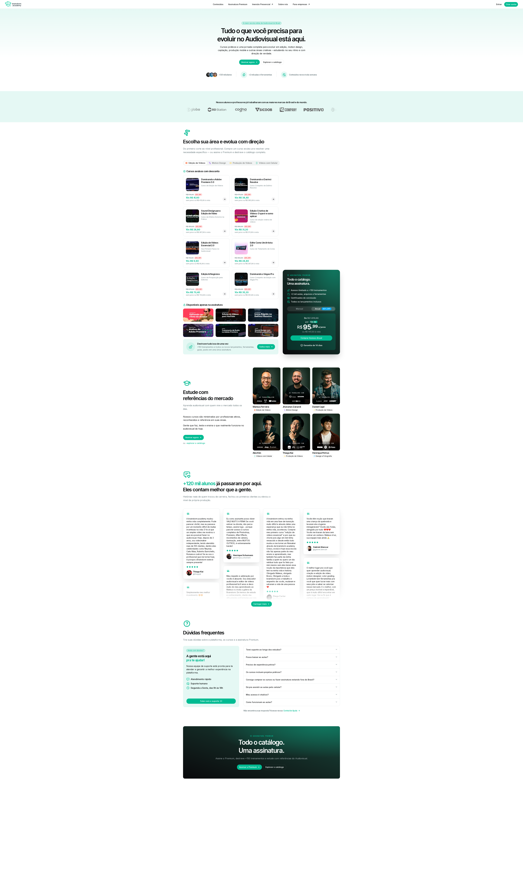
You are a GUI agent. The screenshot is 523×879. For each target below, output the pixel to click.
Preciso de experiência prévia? (260, 664)
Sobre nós (283, 4)
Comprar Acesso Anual (311, 338)
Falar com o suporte (209, 701)
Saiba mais (264, 347)
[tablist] (231, 163)
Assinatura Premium (237, 4)
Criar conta (511, 4)
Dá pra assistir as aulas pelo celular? (263, 687)
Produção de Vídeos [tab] (242, 163)
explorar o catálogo (196, 443)
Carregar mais (260, 604)
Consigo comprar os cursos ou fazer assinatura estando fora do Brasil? (280, 679)
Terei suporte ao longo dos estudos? (263, 649)
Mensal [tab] (299, 309)
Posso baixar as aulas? (257, 657)
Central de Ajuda (290, 710)
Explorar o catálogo (272, 62)
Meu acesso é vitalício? (257, 694)
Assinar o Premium (248, 767)
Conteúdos (218, 4)
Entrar (499, 4)
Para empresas (300, 4)
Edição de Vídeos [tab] (197, 163)
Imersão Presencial (261, 4)
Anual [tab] (322, 309)
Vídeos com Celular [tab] (268, 163)
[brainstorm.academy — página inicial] (13, 4)
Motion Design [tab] (219, 163)
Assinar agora (248, 62)
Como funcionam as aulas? (259, 702)
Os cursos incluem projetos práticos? (263, 672)
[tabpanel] (230, 253)
